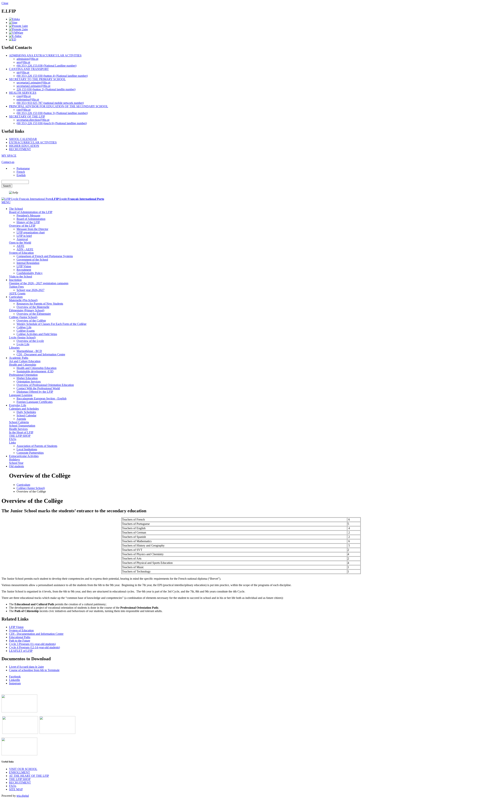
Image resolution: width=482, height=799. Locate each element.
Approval (22, 239)
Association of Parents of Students (37, 446)
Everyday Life (17, 405)
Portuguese (23, 168)
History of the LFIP (28, 222)
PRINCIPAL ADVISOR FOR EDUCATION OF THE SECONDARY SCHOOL (58, 106)
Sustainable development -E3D (35, 371)
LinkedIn (14, 680)
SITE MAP (16, 789)
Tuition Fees (16, 286)
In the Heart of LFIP (21, 432)
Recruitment (24, 269)
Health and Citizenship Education (36, 368)
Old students (16, 466)
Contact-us (8, 162)
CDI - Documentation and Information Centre (36, 633)
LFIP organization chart (31, 232)
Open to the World (20, 242)
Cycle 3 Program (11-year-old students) (32, 644)
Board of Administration (31, 218)
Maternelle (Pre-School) (23, 300)
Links (12, 442)
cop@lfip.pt (24, 96)
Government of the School (32, 259)
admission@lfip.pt (27, 58)
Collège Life (24, 327)
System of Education (21, 252)
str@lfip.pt (23, 72)
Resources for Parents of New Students (40, 303)
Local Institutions (27, 449)
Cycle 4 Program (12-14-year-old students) (34, 647)
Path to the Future (19, 640)
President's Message (28, 215)
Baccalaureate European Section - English (41, 398)
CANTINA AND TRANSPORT (29, 69)
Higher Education (27, 378)
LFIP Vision (24, 266)
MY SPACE (9, 155)
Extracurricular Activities (24, 456)
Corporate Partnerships (30, 452)
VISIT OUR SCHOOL (23, 769)
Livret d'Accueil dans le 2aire (26, 666)
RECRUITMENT (20, 149)
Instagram (15, 683)
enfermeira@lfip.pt (28, 99)
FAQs (12, 439)
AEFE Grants (17, 293)
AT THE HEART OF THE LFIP (29, 775)
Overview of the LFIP (22, 225)
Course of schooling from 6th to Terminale (34, 670)
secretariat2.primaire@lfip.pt (33, 86)
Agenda (21, 418)
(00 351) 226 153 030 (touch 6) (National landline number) (52, 123)
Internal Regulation (28, 263)
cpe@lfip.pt (24, 109)
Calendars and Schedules (24, 408)
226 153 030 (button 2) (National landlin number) (46, 89)
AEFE (20, 246)
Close (5, 3)
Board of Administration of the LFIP (30, 212)
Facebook (15, 676)
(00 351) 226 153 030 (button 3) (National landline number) (52, 113)
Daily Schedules (26, 412)
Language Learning (20, 395)
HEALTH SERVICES (22, 92)
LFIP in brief (24, 235)
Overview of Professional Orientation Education (45, 385)
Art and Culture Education (24, 361)
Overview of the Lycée (30, 340)
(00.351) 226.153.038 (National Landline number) (46, 65)
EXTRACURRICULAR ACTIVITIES (33, 142)
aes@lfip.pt (23, 62)
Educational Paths (19, 637)
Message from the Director (32, 229)
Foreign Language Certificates (35, 401)
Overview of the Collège (31, 320)
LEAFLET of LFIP (21, 650)
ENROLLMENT (19, 772)
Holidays (14, 459)
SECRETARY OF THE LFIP (27, 116)
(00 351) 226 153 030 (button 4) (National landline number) (52, 75)
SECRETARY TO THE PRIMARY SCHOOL (37, 79)
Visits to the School (20, 276)
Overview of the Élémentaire (34, 313)
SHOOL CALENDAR (23, 139)
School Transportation (22, 425)
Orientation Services (29, 381)
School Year (16, 462)
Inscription (15, 279)
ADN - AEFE (25, 249)
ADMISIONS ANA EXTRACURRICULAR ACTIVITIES (45, 55)
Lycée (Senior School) (22, 337)
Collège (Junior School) (23, 317)
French (21, 171)
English (21, 175)
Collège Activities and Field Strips (37, 334)
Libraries (14, 347)
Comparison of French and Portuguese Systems (45, 256)
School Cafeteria (19, 422)
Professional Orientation (23, 374)
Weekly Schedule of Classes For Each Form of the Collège (51, 324)
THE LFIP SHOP (20, 435)
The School (16, 208)
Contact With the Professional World (38, 388)
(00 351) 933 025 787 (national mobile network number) (50, 102)
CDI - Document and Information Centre (41, 354)
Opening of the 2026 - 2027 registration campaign (38, 283)
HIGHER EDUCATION (24, 145)
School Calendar (26, 415)
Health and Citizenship (22, 364)
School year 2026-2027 (30, 290)
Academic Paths (18, 357)
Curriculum (16, 296)
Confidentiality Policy (30, 273)
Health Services (18, 429)
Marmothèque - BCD (29, 351)
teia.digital (23, 795)
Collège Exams (26, 330)
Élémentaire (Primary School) (26, 310)
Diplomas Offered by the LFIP (35, 391)
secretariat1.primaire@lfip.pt (33, 82)
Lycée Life (23, 344)
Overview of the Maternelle (33, 307)
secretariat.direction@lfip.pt (33, 119)
